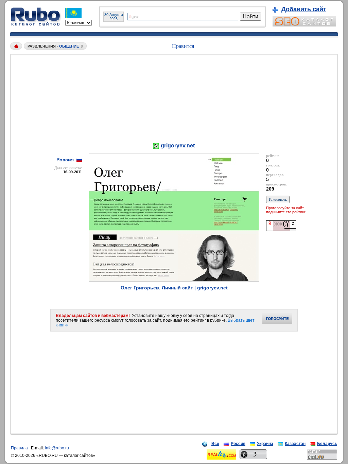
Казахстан (295, 443)
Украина (265, 443)
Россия (238, 443)
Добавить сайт (303, 9)
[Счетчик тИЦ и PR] (281, 229)
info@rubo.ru (57, 448)
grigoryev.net (178, 145)
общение (69, 46)
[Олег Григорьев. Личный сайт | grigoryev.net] (174, 280)
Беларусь (327, 443)
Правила (19, 448)
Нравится (183, 46)
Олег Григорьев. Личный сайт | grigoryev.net (174, 287)
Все (215, 443)
